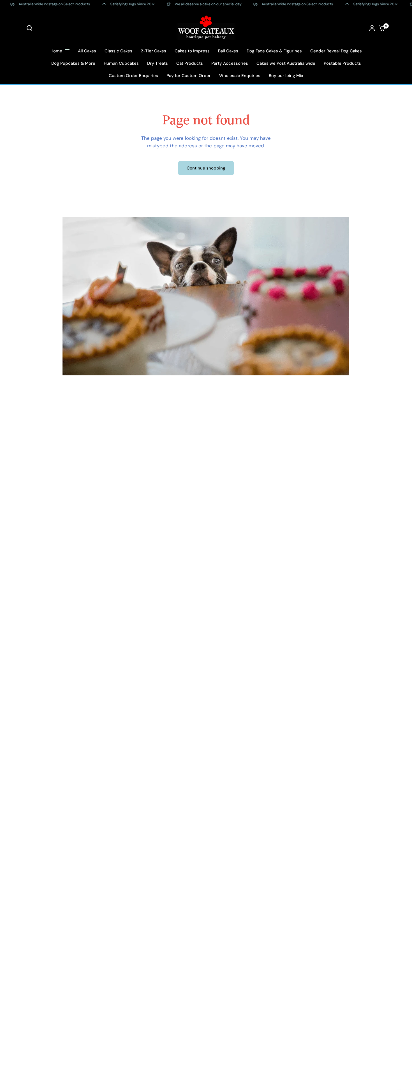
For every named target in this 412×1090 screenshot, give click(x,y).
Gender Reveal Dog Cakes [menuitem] (336, 51)
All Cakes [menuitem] (87, 51)
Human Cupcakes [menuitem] (121, 63)
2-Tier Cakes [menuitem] (153, 51)
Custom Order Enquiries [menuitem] (133, 75)
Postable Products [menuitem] (342, 63)
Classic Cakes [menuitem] (118, 51)
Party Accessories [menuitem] (229, 63)
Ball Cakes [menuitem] (228, 51)
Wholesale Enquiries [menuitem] (239, 75)
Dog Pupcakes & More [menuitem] (73, 63)
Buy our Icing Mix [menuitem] (286, 75)
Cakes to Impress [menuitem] (192, 51)
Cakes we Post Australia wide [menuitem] (285, 63)
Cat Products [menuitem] (189, 63)
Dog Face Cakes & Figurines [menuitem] (274, 51)
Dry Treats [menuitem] (157, 63)
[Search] (31, 28)
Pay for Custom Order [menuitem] (188, 75)
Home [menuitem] (56, 51)
